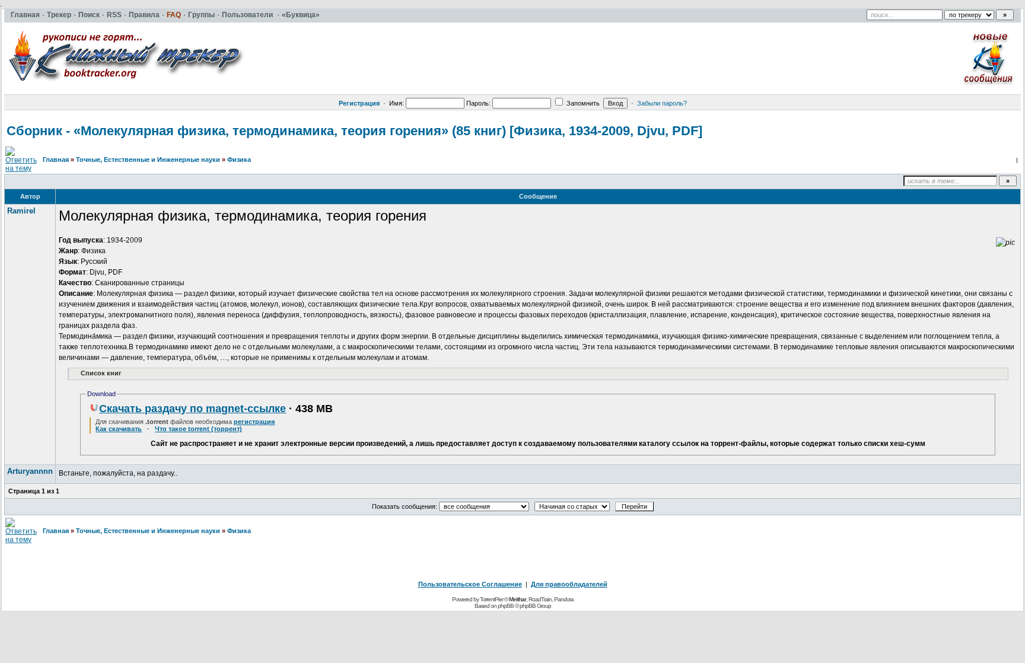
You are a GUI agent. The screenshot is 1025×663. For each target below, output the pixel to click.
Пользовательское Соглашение (470, 584)
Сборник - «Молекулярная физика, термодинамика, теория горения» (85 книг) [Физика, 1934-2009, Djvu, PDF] (354, 130)
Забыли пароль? (662, 103)
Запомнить (582, 103)
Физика (239, 159)
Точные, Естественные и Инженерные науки (148, 159)
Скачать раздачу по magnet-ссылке (192, 409)
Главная (56, 159)
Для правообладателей (569, 584)
